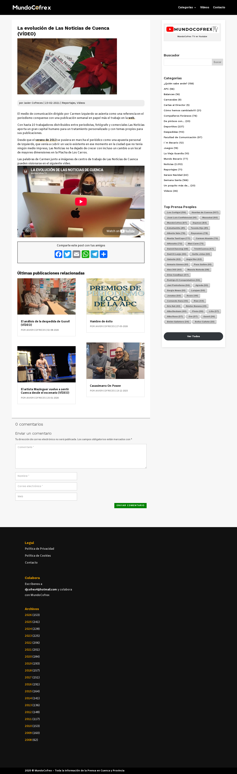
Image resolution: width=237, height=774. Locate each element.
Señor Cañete (204, 321)
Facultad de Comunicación (180, 137)
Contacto (219, 7)
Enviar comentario (131, 505)
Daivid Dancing (177, 249)
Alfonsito (174, 243)
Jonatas (174, 295)
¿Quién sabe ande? (175, 83)
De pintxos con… (174, 121)
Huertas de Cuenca (205, 212)
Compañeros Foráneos (177, 115)
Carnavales (170, 99)
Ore (193, 316)
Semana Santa (172, 180)
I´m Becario (171, 142)
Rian (199, 301)
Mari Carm (196, 243)
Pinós (197, 311)
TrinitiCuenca (204, 249)
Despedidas (171, 131)
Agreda (202, 285)
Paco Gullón (202, 264)
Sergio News (176, 290)
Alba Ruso (175, 316)
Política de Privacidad (39, 549)
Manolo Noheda (198, 269)
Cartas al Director (174, 105)
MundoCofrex (177, 223)
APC (166, 88)
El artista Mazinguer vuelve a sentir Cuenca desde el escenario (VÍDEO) (45, 391)
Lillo (214, 311)
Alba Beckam (177, 311)
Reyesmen (199, 233)
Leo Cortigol (176, 212)
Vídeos (204, 7)
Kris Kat (173, 306)
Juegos (168, 148)
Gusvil (209, 316)
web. (131, 118)
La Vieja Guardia (174, 153)
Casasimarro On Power (105, 386)
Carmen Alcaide (207, 238)
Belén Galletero (178, 321)
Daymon (200, 223)
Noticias (168, 164)
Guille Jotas (201, 254)
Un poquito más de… (176, 185)
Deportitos (170, 126)
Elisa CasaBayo (178, 275)
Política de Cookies (38, 556)
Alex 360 (174, 269)
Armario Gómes (177, 264)
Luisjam (198, 290)
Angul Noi (194, 259)
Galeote (174, 259)
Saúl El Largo (176, 254)
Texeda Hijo (199, 228)
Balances (169, 94)
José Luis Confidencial (182, 217)
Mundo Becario (173, 158)
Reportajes (68, 103)
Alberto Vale (176, 233)
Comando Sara (177, 301)
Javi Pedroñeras (178, 285)
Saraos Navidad (173, 175)
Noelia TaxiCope (178, 238)
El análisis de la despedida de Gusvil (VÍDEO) (45, 323)
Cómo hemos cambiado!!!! (180, 110)
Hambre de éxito (101, 321)
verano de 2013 (46, 140)
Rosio (192, 295)
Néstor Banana (196, 306)
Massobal (210, 217)
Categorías (185, 7)
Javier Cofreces (33, 103)
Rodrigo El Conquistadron (183, 280)
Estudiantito (176, 228)
